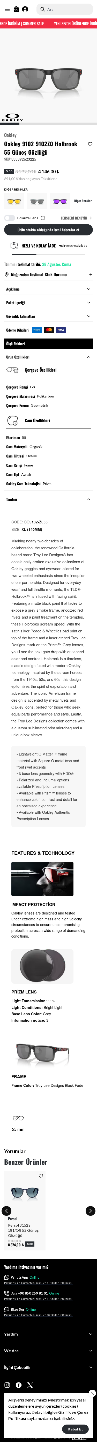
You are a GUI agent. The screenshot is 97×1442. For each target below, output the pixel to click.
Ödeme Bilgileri (17, 330)
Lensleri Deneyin (74, 218)
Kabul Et (75, 1429)
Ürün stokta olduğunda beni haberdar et (48, 229)
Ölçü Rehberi (15, 343)
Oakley (10, 135)
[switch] (9, 218)
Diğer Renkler (83, 200)
